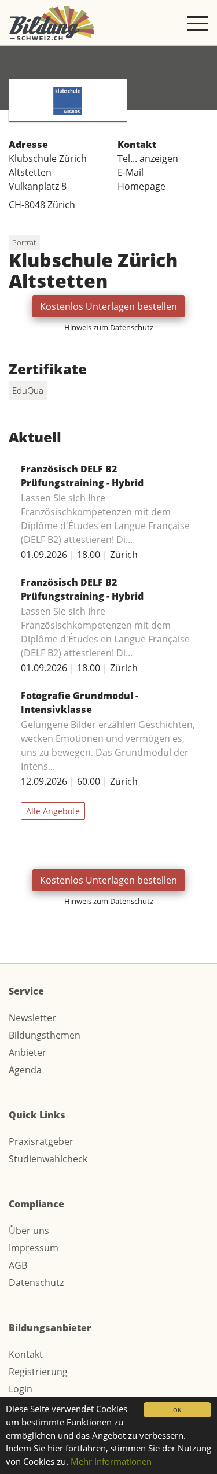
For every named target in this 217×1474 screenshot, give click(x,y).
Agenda (25, 1069)
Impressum (33, 1248)
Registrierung (38, 1371)
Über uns (29, 1230)
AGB (18, 1265)
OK (177, 1410)
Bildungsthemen (44, 1035)
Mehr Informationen (111, 1461)
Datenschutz (36, 1282)
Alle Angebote (53, 811)
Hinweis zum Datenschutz (108, 327)
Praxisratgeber (41, 1141)
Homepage (141, 186)
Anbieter (27, 1052)
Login (20, 1389)
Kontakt (26, 1354)
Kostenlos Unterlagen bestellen (108, 306)
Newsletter (32, 1017)
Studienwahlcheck (48, 1158)
